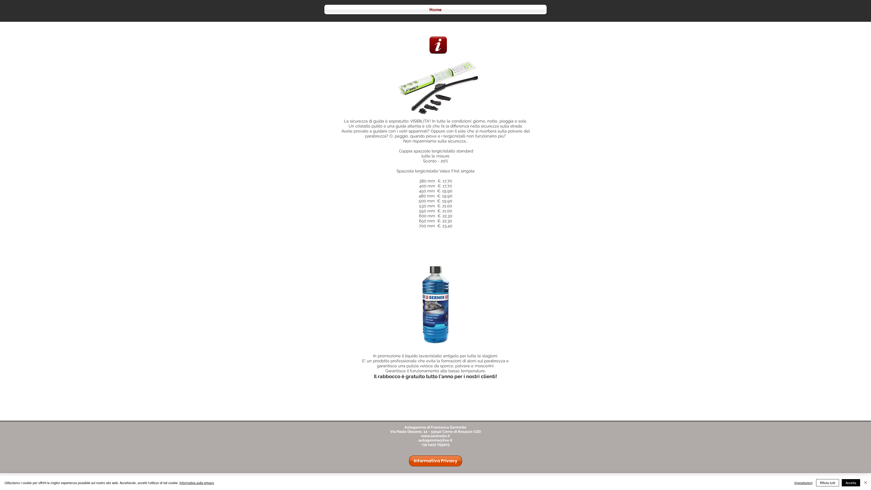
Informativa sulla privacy (196, 482)
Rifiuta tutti (827, 482)
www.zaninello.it (435, 436)
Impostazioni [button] (803, 482)
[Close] (865, 482)
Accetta (851, 482)
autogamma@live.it (435, 440)
